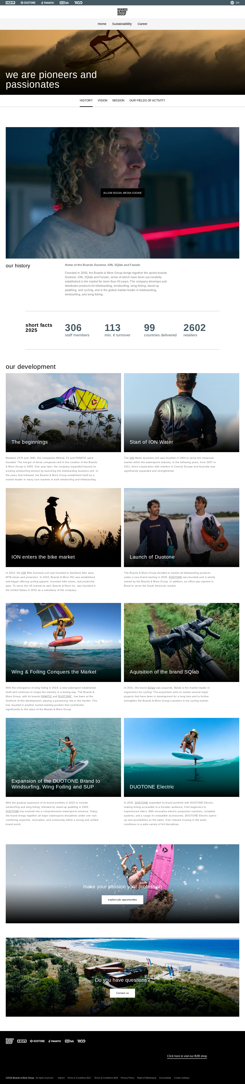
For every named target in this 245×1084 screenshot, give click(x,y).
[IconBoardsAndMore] (122, 11)
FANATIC (46, 696)
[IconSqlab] (64, 2)
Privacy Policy (127, 1078)
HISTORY (86, 100)
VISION (102, 100)
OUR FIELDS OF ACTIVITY (147, 100)
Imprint (61, 1078)
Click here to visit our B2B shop (187, 1056)
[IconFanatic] (47, 2)
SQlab (151, 687)
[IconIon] (10, 2)
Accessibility (165, 1078)
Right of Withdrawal (146, 1078)
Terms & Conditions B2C (79, 1078)
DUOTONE (175, 577)
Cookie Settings (181, 1078)
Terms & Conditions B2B (106, 1078)
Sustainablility (122, 24)
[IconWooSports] (78, 2)
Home (102, 24)
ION (131, 457)
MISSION (118, 100)
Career (142, 24)
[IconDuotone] (28, 2)
